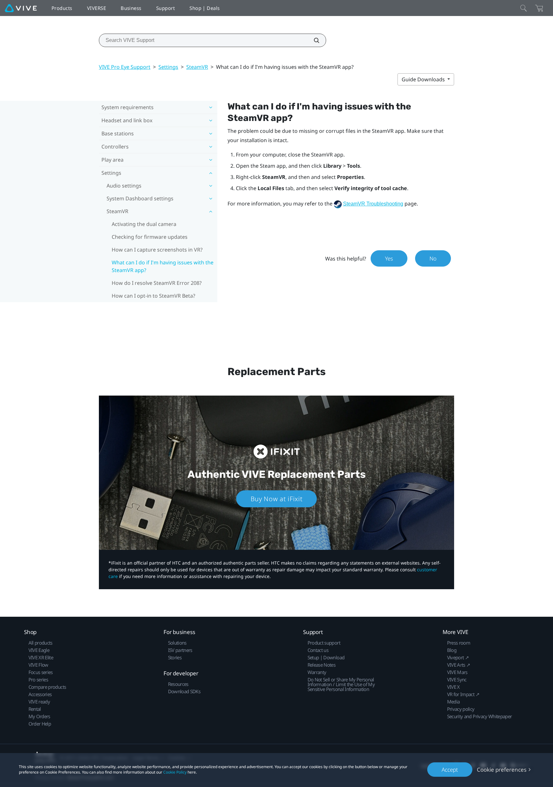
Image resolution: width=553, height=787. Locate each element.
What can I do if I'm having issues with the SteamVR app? (162, 266)
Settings (168, 66)
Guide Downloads (424, 79)
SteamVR (197, 66)
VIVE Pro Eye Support (124, 66)
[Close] (524, 8)
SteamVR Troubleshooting (373, 203)
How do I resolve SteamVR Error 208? (157, 282)
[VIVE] (21, 8)
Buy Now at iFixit (277, 498)
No (433, 258)
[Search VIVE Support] (313, 40)
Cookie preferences (501, 769)
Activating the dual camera (144, 224)
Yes (389, 258)
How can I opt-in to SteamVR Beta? (153, 295)
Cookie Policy (175, 772)
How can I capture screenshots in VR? (157, 249)
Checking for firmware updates (150, 236)
